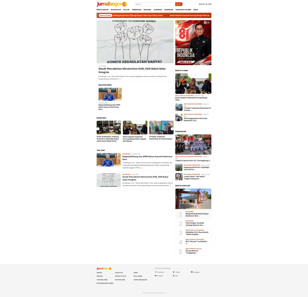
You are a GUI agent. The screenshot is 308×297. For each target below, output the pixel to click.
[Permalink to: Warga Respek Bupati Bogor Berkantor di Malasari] (193, 199)
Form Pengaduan (140, 280)
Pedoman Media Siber (105, 283)
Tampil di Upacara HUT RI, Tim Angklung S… (193, 160)
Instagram (196, 272)
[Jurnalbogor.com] (112, 4)
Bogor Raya (126, 154)
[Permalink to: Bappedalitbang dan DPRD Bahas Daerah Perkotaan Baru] (110, 94)
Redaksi (100, 276)
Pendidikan (198, 156)
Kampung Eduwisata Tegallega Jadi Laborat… (196, 168)
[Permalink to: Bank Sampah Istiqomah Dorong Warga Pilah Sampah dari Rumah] (135, 127)
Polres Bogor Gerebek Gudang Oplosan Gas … (195, 224)
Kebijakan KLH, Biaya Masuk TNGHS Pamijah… (197, 233)
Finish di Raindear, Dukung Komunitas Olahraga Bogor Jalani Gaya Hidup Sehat (119, 15)
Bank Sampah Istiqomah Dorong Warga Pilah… (191, 99)
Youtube (160, 276)
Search (178, 4)
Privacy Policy (120, 276)
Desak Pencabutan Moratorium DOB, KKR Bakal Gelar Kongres (132, 70)
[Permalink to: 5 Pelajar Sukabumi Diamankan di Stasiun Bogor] (161, 127)
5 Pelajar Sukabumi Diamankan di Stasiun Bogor (160, 138)
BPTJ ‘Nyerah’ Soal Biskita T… (196, 242)
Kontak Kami (120, 280)
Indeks (99, 273)
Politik (199, 249)
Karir (136, 273)
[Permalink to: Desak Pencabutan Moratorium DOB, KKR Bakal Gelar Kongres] (135, 41)
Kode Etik (119, 273)
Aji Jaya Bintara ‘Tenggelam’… (192, 252)
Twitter (177, 272)
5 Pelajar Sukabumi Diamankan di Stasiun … (197, 109)
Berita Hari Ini (180, 96)
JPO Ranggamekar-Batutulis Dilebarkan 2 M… (195, 119)
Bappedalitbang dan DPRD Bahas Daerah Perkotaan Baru (109, 107)
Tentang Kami (102, 280)
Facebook (160, 272)
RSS (176, 276)
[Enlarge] (208, 23)
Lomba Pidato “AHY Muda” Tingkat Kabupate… (194, 177)
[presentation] (97, 128)
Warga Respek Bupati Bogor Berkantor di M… (197, 215)
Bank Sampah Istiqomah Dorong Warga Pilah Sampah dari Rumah (186, 15)
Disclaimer (138, 276)
